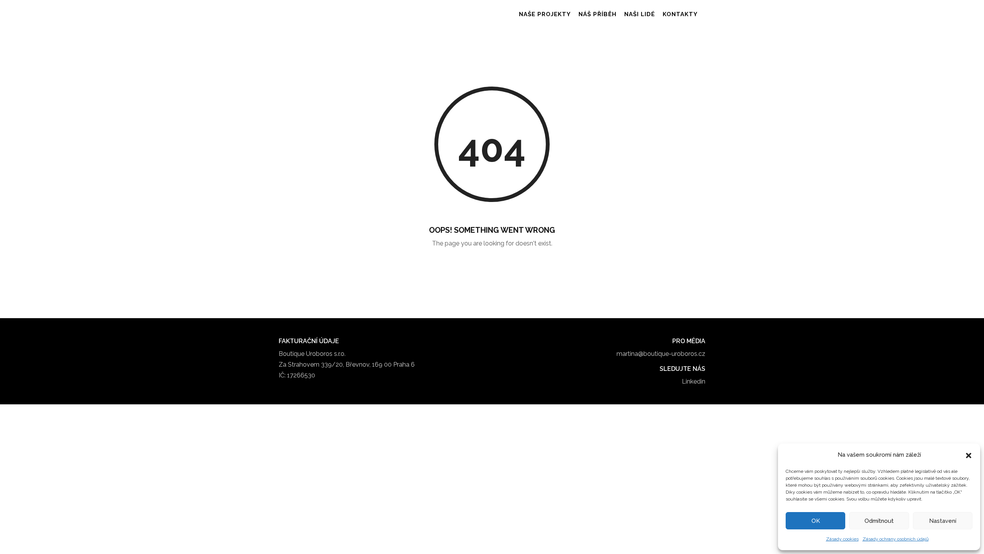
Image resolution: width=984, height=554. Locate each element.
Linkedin (693, 381)
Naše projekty (545, 14)
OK (815, 520)
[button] (968, 455)
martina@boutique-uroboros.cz (661, 353)
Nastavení (942, 520)
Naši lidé (639, 14)
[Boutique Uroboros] (315, 14)
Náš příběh (597, 14)
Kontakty (680, 14)
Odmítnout (879, 520)
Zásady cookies (842, 539)
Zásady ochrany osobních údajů (896, 539)
